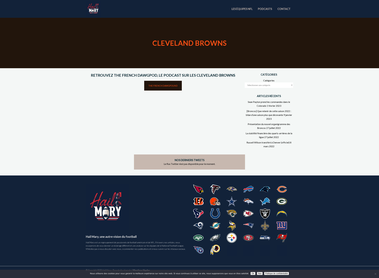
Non (259, 273)
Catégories (268, 80)
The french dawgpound (163, 85)
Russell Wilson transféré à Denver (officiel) (268, 142)
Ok (253, 273)
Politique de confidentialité (276, 273)
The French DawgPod (135, 75)
